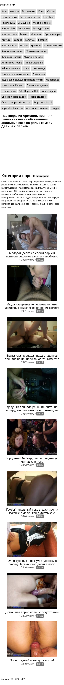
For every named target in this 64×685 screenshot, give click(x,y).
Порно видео (48, 91)
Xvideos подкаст (10, 68)
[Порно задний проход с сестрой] (32, 639)
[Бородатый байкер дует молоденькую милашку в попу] (32, 437)
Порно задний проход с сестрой (32, 660)
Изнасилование (34, 62)
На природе (52, 79)
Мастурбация (41, 28)
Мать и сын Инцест (12, 85)
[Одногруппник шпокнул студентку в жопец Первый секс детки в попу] (32, 539)
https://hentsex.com (12, 108)
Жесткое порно (42, 22)
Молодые (36, 34)
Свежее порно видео (13, 96)
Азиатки (14, 11)
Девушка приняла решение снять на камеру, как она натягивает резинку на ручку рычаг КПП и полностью (32, 410)
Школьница (38, 68)
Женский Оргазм (11, 56)
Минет (24, 34)
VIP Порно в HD (28, 91)
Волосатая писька (30, 17)
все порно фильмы (37, 108)
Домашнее (24, 22)
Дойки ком (39, 74)
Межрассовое (9, 34)
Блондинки (28, 11)
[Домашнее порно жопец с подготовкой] (32, 591)
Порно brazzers (38, 96)
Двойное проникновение (15, 74)
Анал (4, 11)
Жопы (41, 11)
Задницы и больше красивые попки (22, 79)
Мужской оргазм (33, 56)
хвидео (55, 108)
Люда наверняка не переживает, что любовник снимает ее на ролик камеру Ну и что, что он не (32, 308)
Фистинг (42, 39)
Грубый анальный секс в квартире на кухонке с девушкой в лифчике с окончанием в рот (32, 513)
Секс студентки (53, 45)
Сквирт (18, 39)
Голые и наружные (37, 85)
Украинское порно (36, 51)
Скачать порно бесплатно (16, 102)
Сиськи (51, 11)
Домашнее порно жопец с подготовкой (32, 612)
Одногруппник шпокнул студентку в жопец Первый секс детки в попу (32, 562)
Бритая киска (9, 17)
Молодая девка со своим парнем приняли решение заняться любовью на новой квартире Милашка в (32, 256)
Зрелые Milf (8, 28)
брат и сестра (9, 45)
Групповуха (8, 22)
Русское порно (53, 34)
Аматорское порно (12, 51)
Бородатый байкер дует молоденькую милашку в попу (32, 460)
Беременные (9, 91)
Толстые (30, 39)
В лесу (24, 45)
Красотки (36, 45)
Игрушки (6, 39)
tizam (26, 68)
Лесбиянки (24, 28)
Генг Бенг (48, 17)
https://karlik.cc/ (43, 102)
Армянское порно (11, 62)
